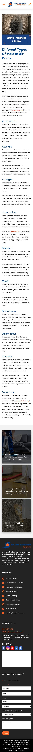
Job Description (7, 719)
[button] (4, 4)
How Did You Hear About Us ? (12, 711)
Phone (4, 698)
